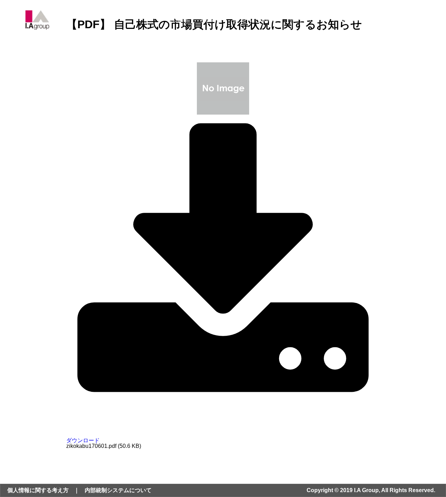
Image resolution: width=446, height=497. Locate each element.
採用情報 (353, 20)
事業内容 (211, 20)
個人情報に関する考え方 (38, 490)
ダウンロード (83, 440)
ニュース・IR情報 (255, 20)
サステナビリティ (309, 20)
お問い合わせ (392, 20)
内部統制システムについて (118, 490)
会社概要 (177, 20)
